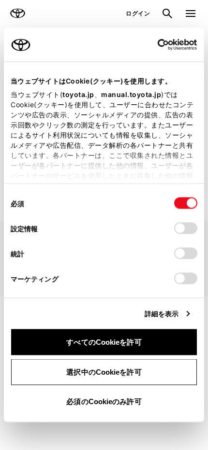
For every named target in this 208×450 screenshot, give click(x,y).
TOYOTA (17, 13)
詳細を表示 (162, 313)
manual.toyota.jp (131, 94)
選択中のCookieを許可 (103, 371)
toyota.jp (78, 94)
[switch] (185, 228)
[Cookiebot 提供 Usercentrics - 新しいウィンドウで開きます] (154, 45)
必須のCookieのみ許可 (103, 401)
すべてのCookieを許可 (103, 342)
